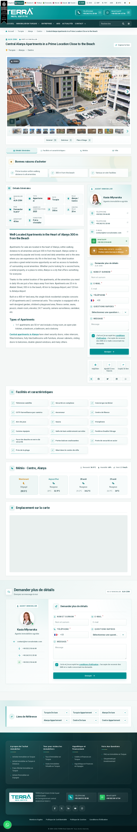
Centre (31, 50)
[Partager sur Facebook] (99, 379)
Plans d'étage (83, 140)
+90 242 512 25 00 (30, 655)
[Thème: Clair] (125, 3)
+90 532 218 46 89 (30, 648)
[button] (12, 121)
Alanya (21, 50)
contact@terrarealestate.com (29, 642)
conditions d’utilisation (88, 664)
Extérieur (66, 140)
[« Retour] (9, 91)
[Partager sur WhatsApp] (126, 379)
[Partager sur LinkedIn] (117, 379)
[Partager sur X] (108, 379)
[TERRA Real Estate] (19, 12)
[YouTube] (75, 808)
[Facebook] (55, 808)
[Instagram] (82, 808)
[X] (61, 808)
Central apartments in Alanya (24, 334)
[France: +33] (93, 300)
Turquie (11, 50)
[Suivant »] (127, 91)
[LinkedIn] (68, 808)
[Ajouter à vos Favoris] (129, 3)
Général (51, 140)
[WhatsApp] (7, 825)
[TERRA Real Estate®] (21, 797)
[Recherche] (123, 23)
